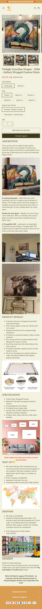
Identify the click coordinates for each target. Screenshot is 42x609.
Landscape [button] (8, 86)
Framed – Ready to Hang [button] (13, 109)
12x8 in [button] (7, 95)
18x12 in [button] (18, 95)
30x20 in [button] (7, 100)
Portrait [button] (20, 86)
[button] (3, 8)
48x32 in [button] (31, 100)
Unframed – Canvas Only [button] (13, 114)
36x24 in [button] (19, 100)
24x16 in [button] (30, 95)
